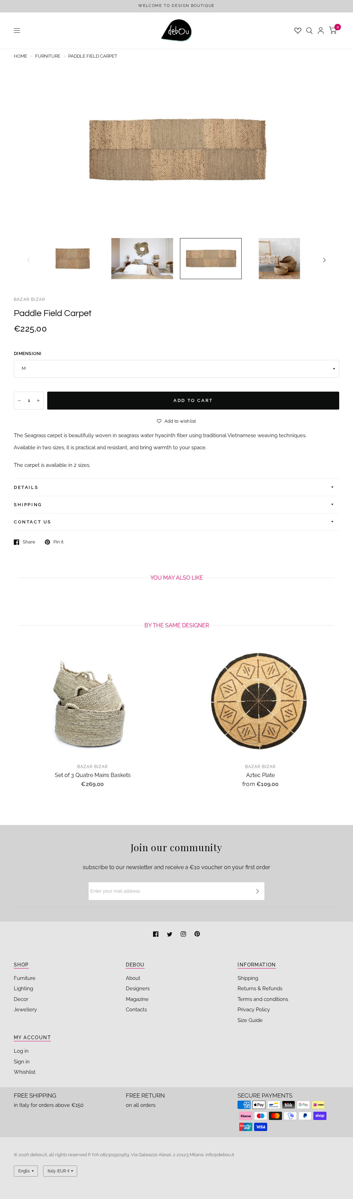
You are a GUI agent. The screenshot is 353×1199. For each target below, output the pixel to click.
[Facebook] (156, 935)
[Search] (309, 30)
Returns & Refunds (260, 988)
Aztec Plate (260, 775)
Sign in (22, 1062)
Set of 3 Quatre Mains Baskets (93, 775)
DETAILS (26, 487)
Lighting (23, 988)
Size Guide (250, 1020)
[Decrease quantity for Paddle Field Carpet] (19, 400)
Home (20, 56)
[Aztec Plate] (260, 702)
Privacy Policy (254, 1009)
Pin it (58, 541)
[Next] (324, 260)
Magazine (137, 999)
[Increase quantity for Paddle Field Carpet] (38, 400)
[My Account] (320, 30)
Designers (138, 988)
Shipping (248, 978)
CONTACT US (32, 521)
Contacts (136, 1009)
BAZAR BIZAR (29, 299)
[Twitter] (170, 935)
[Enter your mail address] (257, 891)
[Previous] (28, 260)
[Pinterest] (197, 935)
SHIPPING (28, 504)
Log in (21, 1051)
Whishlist (25, 1072)
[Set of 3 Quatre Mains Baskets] (92, 702)
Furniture (25, 978)
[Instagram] (184, 935)
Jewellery (25, 1009)
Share (29, 541)
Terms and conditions (263, 999)
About (133, 978)
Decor (21, 999)
